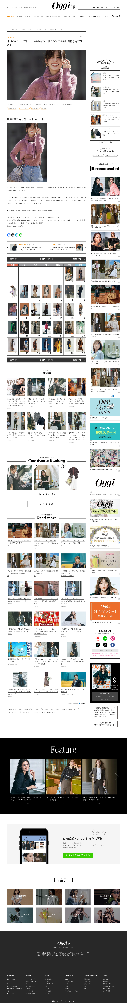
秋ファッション (49, 709)
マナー (28, 988)
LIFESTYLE (38, 16)
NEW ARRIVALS (94, 16)
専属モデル (35, 108)
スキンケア (48, 981)
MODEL (83, 16)
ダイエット (48, 993)
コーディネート (24, 29)
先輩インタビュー (31, 981)
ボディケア (48, 991)
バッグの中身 (30, 991)
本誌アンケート (107, 988)
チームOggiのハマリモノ (71, 991)
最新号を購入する (105, 694)
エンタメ (67, 984)
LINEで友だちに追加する (78, 855)
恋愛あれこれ (87, 979)
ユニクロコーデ (39, 712)
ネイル (47, 988)
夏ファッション (24, 709)
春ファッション (36, 709)
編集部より (106, 979)
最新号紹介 (106, 981)
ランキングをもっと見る (46, 494)
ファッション (15, 29)
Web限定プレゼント (108, 986)
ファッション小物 (12, 986)
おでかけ (67, 988)
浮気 (85, 988)
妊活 (85, 986)
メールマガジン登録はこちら (105, 650)
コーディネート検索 (47, 504)
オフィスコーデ (27, 712)
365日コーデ (32, 29)
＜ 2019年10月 (14, 259)
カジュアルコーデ (14, 712)
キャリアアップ (30, 979)
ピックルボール (69, 981)
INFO (75, 16)
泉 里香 (44, 108)
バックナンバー (105, 699)
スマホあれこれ (30, 986)
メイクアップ (49, 984)
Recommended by (73, 703)
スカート (9, 984)
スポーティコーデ (111, 155)
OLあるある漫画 (30, 993)
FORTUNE (66, 16)
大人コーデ (50, 712)
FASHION (10, 16)
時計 (8, 991)
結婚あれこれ (87, 984)
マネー (28, 984)
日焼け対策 (48, 979)
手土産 (66, 986)
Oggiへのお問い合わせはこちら (105, 725)
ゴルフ (66, 979)
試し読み (111, 696)
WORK (19, 16)
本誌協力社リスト (108, 984)
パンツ (9, 981)
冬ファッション (61, 709)
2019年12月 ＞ (79, 259)
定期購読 (98, 696)
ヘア (46, 986)
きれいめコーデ (73, 709)
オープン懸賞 (106, 991)
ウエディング (87, 981)
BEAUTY (28, 16)
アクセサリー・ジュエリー (14, 988)
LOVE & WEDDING (53, 16)
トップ (8, 29)
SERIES (105, 16)
